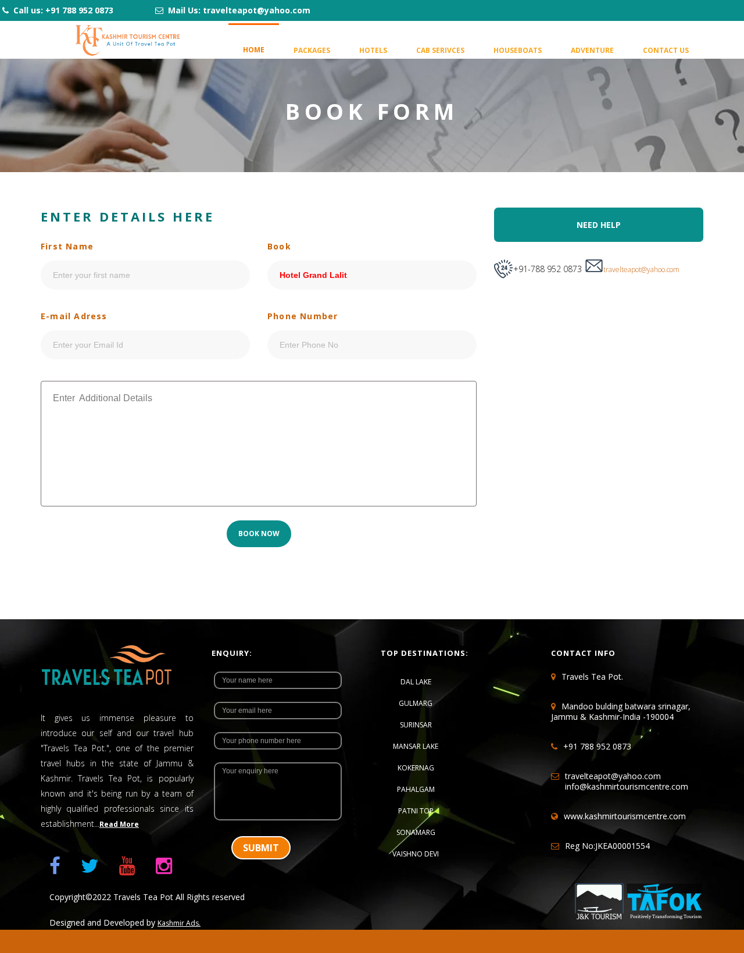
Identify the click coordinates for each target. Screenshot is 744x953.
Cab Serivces (440, 50)
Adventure (592, 50)
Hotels (373, 50)
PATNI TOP (416, 811)
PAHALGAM (416, 789)
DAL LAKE (415, 682)
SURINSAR (416, 725)
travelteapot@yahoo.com (641, 269)
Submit (261, 847)
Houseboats (517, 50)
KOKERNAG (416, 768)
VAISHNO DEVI (415, 854)
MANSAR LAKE (415, 746)
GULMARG (415, 703)
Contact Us (666, 50)
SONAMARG (415, 832)
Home (253, 50)
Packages (312, 50)
